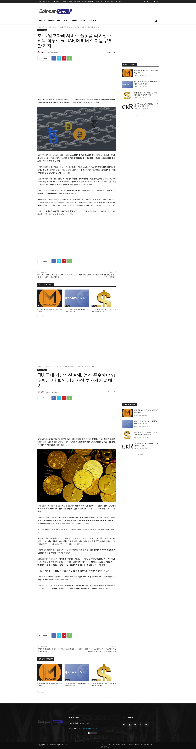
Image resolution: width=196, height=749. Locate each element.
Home (39, 27)
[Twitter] (151, 1)
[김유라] (38, 52)
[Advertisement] (116, 11)
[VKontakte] (146, 724)
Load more (139, 115)
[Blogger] (124, 724)
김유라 (42, 52)
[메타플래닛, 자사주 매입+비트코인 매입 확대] (49, 298)
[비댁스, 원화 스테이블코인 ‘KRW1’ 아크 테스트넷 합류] (77, 298)
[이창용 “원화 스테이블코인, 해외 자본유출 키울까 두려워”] (104, 298)
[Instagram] (148, 1)
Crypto (45, 30)
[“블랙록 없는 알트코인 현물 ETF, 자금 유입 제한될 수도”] (127, 106)
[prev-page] (38, 316)
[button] (156, 21)
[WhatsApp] (69, 58)
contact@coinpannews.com (88, 728)
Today (45, 27)
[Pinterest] (64, 58)
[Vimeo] (154, 1)
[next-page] (42, 316)
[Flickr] (135, 724)
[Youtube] (157, 1)
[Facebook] (144, 1)
